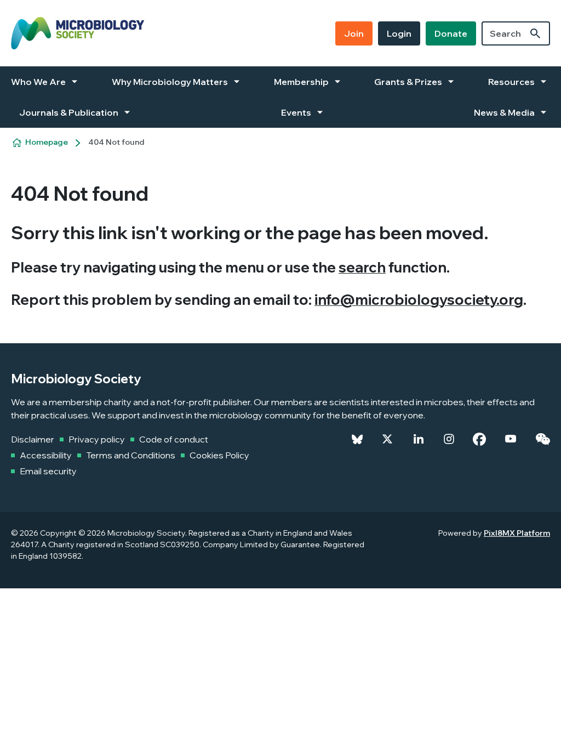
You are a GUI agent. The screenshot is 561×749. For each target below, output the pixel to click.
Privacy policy (96, 439)
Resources (511, 81)
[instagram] (449, 439)
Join (354, 33)
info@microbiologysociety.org (418, 300)
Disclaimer (32, 439)
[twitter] (387, 439)
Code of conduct (173, 439)
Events (296, 112)
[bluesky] (357, 439)
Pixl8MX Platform (517, 533)
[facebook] (479, 439)
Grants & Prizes (408, 81)
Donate (450, 33)
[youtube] (510, 439)
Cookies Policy (219, 455)
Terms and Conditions (130, 455)
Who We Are (38, 81)
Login (399, 33)
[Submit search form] (535, 33)
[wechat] (542, 439)
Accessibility (46, 455)
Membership (301, 81)
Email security (48, 471)
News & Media (504, 112)
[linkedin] (418, 439)
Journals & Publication (68, 112)
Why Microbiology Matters (170, 81)
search (362, 267)
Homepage (46, 142)
